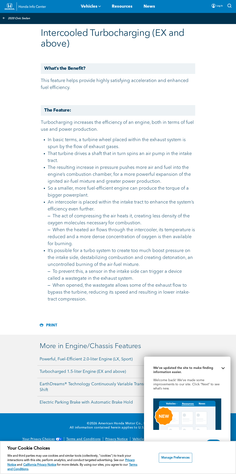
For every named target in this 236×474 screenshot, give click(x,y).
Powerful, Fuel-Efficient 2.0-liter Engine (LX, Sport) (86, 359)
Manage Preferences (175, 457)
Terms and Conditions (83, 439)
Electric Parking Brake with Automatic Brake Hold (86, 402)
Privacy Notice (116, 439)
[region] (118, 457)
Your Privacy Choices (38, 439)
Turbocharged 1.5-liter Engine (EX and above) (83, 372)
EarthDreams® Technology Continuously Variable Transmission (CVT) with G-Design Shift (119, 387)
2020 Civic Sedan (19, 18)
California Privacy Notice (39, 464)
